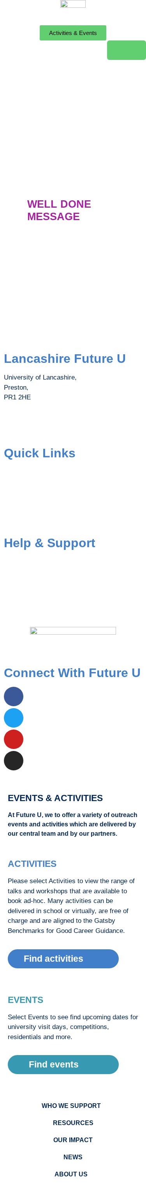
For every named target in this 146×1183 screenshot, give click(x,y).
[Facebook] (13, 696)
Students (17, 472)
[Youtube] (13, 739)
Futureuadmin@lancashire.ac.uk (51, 428)
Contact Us (20, 577)
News (73, 1157)
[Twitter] (13, 718)
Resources (73, 1123)
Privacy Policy (25, 608)
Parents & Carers (29, 487)
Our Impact (73, 1140)
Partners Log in (26, 518)
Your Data (18, 593)
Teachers (17, 502)
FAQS (12, 561)
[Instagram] (13, 760)
